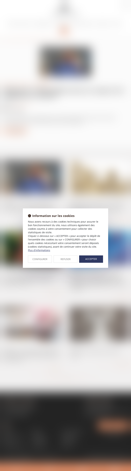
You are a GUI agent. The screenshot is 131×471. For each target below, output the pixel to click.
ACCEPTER (91, 259)
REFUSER (66, 259)
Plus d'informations (39, 250)
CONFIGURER (39, 259)
